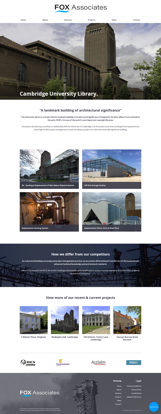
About (45, 20)
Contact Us (154, 407)
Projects (91, 20)
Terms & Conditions (134, 386)
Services (68, 20)
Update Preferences (134, 397)
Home (23, 20)
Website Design (127, 410)
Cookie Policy (136, 393)
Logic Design (137, 410)
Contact (136, 20)
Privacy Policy (136, 390)
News (114, 20)
